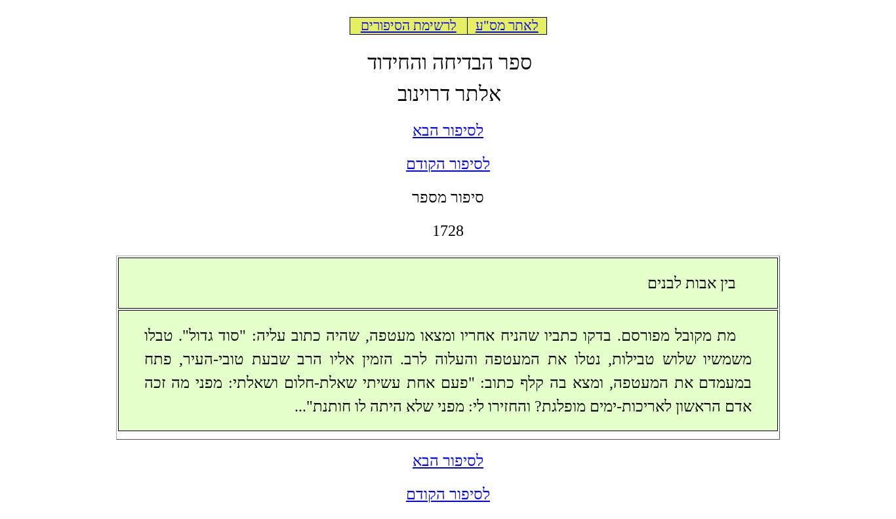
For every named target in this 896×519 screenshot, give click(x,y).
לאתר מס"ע (507, 25)
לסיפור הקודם (448, 163)
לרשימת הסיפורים (409, 25)
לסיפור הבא (448, 130)
